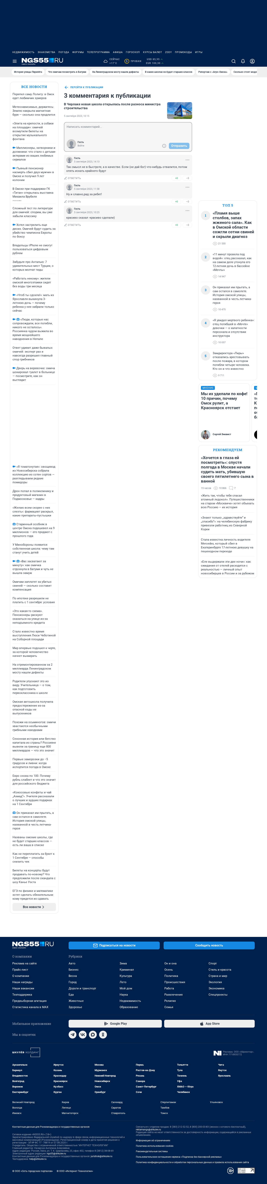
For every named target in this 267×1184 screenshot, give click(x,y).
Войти (81, 145)
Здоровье (75, 1007)
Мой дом (126, 988)
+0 (176, 178)
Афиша (118, 52)
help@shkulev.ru (38, 1159)
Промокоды (183, 52)
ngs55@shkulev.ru (56, 1153)
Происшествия (174, 982)
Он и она (170, 963)
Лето (123, 982)
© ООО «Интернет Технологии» (75, 1171)
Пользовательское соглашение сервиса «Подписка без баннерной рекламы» (179, 1157)
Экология (215, 982)
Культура (126, 976)
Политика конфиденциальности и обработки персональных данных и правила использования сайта (192, 1162)
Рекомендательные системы (152, 1151)
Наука (124, 994)
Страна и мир (218, 976)
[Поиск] (233, 61)
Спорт (213, 963)
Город (73, 982)
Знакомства (46, 52)
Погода (63, 52)
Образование (129, 1007)
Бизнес (74, 969)
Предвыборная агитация (29, 1001)
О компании (20, 976)
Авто (72, 963)
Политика (171, 976)
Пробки (133, 61)
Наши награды (22, 982)
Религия (170, 1001)
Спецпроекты (218, 994)
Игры (198, 52)
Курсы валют (152, 52)
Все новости (34, 86)
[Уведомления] (243, 61)
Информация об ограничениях (153, 1140)
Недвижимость (23, 52)
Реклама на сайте (24, 963)
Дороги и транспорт (82, 988)
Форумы (78, 52)
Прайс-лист (20, 969)
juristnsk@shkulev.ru (101, 1156)
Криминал (127, 969)
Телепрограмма (98, 52)
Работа (169, 988)
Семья (168, 1007)
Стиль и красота (220, 969)
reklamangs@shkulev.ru (148, 1129)
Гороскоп (133, 52)
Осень (168, 969)
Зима (123, 963)
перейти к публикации (86, 87)
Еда (71, 994)
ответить (74, 178)
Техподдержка (22, 994)
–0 (187, 178)
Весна (73, 976)
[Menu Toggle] (14, 61)
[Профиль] (252, 61)
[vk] (83, 1035)
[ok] (103, 1035)
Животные (76, 1001)
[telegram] (72, 1035)
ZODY (168, 52)
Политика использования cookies (154, 1146)
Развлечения (173, 994)
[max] (93, 1035)
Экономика (216, 988)
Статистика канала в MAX (30, 1007)
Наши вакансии (23, 988)
